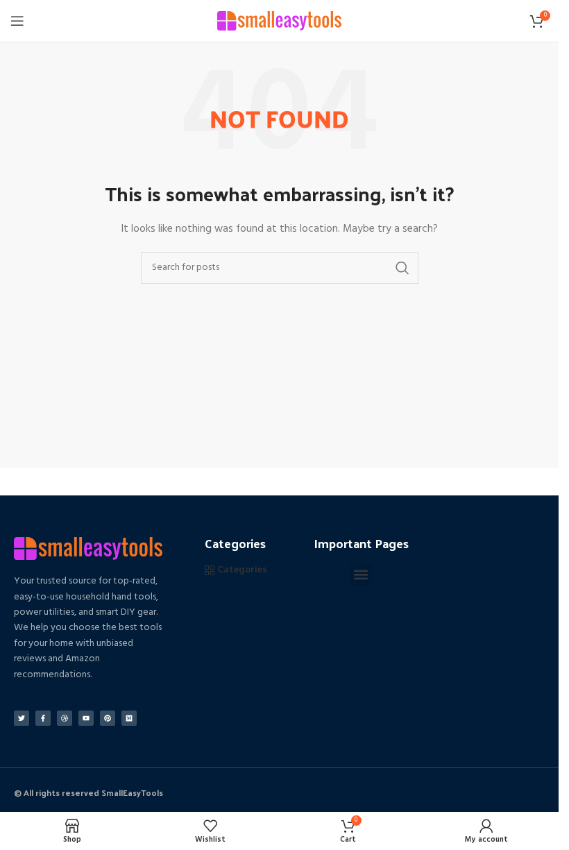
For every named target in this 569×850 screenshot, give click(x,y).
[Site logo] (279, 21)
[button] (361, 574)
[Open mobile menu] (17, 21)
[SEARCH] (402, 268)
